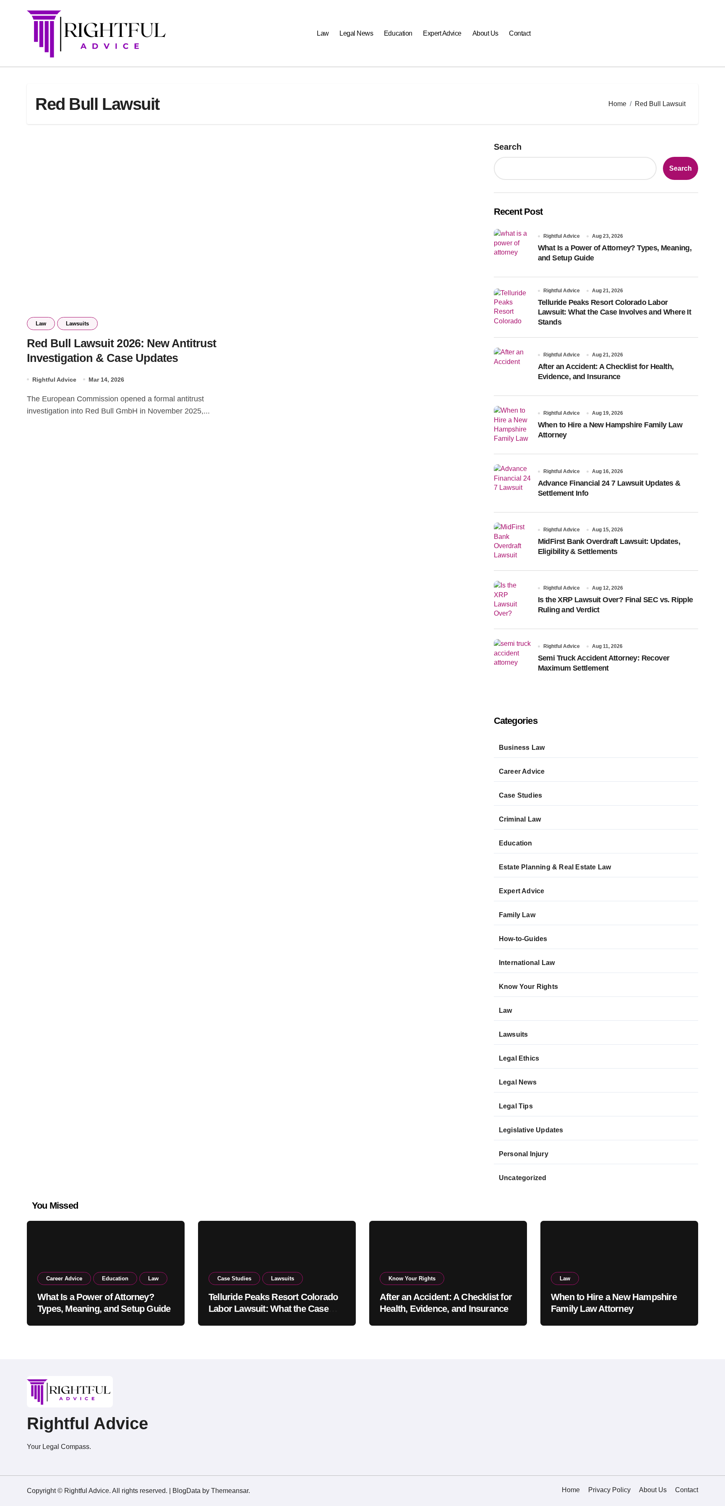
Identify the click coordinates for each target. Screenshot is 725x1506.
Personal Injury (523, 1153)
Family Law (517, 914)
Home (571, 1489)
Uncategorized (523, 1177)
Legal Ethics (519, 1058)
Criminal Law (520, 819)
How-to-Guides (523, 938)
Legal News (356, 33)
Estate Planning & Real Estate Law (555, 867)
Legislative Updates (531, 1130)
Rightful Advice (54, 379)
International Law (527, 962)
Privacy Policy (609, 1489)
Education (398, 33)
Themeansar (229, 1490)
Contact (520, 33)
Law (323, 33)
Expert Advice (442, 33)
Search (508, 146)
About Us (485, 33)
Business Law (522, 747)
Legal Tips (516, 1106)
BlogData (186, 1490)
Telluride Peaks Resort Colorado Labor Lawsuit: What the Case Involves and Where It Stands (614, 312)
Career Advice (522, 771)
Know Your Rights (528, 986)
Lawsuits (77, 323)
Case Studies (520, 795)
